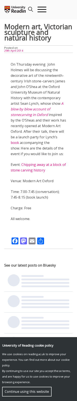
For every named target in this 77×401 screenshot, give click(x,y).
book (15, 142)
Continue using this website (27, 391)
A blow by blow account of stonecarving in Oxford (37, 109)
